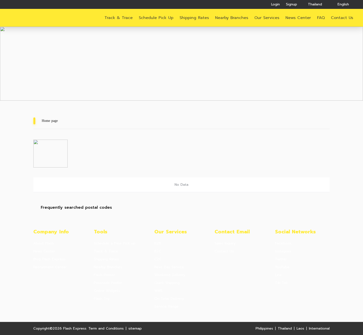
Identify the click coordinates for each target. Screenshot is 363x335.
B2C (157, 251)
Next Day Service (169, 267)
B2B (157, 243)
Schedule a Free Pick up (115, 243)
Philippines (264, 328)
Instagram (283, 251)
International (319, 328)
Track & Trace (118, 18)
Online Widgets (107, 290)
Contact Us (224, 251)
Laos (300, 328)
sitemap (135, 328)
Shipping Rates (194, 18)
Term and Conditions (106, 328)
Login (275, 4)
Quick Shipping (167, 282)
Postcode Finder (108, 282)
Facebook (283, 243)
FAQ (321, 18)
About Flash (43, 243)
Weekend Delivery (169, 275)
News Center (298, 18)
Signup (291, 4)
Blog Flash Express (49, 259)
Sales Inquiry (225, 243)
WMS (158, 290)
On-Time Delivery (169, 298)
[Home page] (28, 18)
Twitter (281, 259)
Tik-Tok (281, 282)
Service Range (166, 306)
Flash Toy (102, 298)
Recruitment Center (50, 267)
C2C (157, 259)
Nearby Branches (231, 18)
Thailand (285, 328)
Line (278, 275)
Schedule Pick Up (156, 18)
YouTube (282, 267)
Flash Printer (104, 275)
